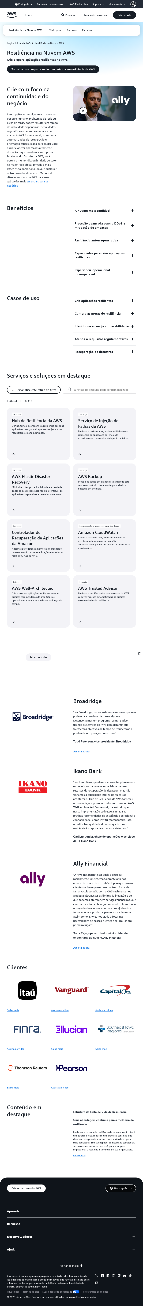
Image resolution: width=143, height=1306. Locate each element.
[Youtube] (124, 1276)
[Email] (96, 1283)
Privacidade (13, 1291)
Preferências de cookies (95, 1291)
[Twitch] (119, 1276)
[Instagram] (113, 1276)
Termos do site (31, 1291)
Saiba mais (13, 1010)
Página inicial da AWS (19, 43)
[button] (124, 15)
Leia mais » (79, 1155)
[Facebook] (102, 1276)
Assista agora (81, 751)
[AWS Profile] (133, 4)
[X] (96, 1276)
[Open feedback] (139, 653)
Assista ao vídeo (60, 1010)
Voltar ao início (69, 1265)
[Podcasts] (130, 1276)
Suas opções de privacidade (57, 1291)
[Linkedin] (108, 1276)
